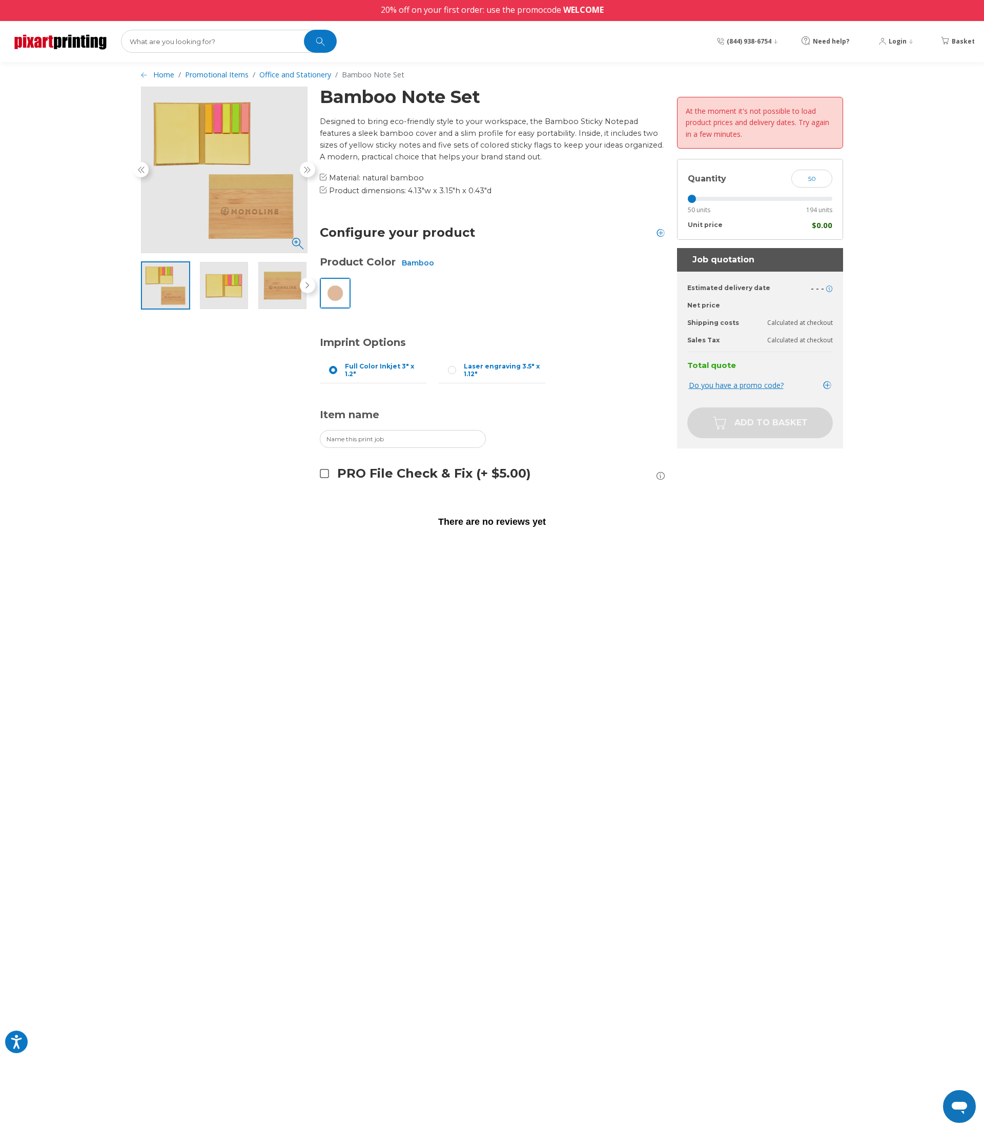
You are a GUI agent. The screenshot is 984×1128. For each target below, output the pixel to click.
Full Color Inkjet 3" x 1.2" (379, 370)
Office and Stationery (295, 74)
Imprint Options (363, 342)
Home (163, 74)
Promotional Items (217, 74)
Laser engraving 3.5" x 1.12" (502, 370)
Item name (349, 414)
